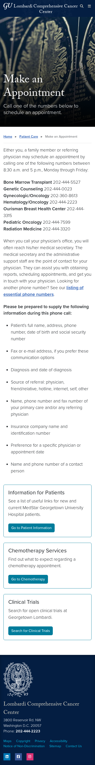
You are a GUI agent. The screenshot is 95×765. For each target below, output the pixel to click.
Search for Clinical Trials (30, 631)
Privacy (40, 741)
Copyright (23, 741)
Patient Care (28, 137)
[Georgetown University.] (8, 6)
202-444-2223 (28, 731)
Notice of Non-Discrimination (24, 746)
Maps (7, 741)
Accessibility (58, 741)
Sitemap (55, 746)
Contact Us (74, 746)
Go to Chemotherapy (28, 579)
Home (7, 137)
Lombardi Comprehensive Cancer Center (46, 9)
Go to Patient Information (31, 528)
